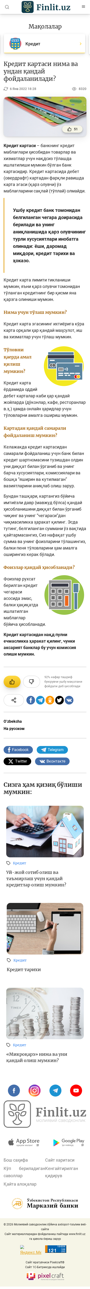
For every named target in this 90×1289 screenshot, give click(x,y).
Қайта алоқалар (20, 1184)
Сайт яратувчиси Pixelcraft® (45, 1262)
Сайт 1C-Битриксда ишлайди (45, 1267)
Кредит (19, 863)
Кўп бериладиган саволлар (24, 1172)
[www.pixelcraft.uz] (45, 1276)
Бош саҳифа (16, 1160)
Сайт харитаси (59, 1160)
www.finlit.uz (77, 1234)
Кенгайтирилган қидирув (61, 1172)
